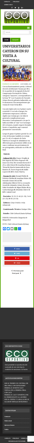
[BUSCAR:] (17, 32)
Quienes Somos (8, 4)
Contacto (7, 1)
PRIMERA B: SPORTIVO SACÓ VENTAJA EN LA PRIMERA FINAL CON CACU (15, 390)
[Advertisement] (19, 237)
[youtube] (18, 7)
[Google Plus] (22, 7)
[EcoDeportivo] (17, 17)
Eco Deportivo (14, 84)
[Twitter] (15, 7)
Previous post (18, 271)
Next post (15, 273)
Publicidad (16, 1)
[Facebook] (11, 7)
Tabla (6, 429)
